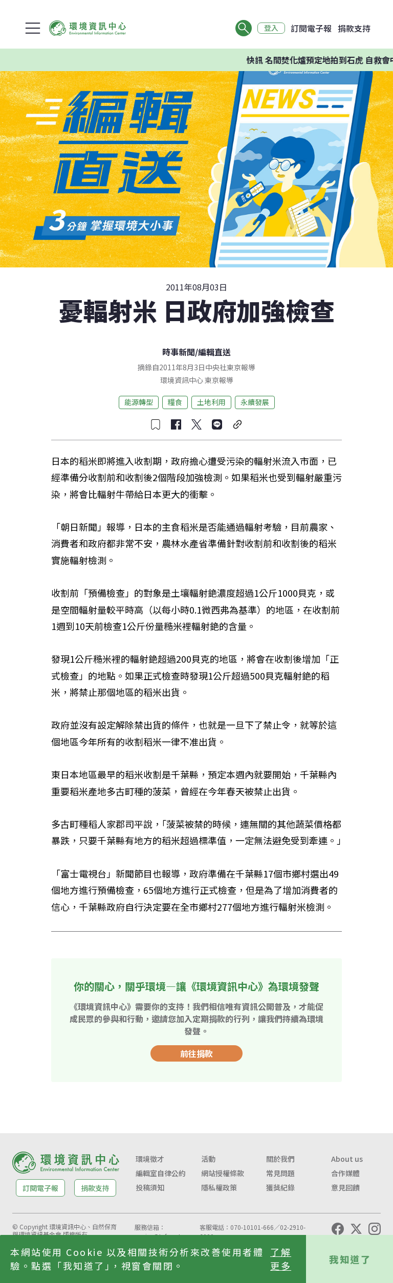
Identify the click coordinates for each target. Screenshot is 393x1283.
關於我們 (280, 1159)
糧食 (175, 402)
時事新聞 (178, 352)
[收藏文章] (155, 424)
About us (347, 1159)
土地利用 (211, 402)
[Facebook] (338, 1229)
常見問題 (280, 1173)
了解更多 (280, 1258)
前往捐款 (196, 1053)
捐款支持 (354, 28)
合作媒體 (345, 1173)
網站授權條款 (222, 1173)
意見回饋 (345, 1187)
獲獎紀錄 (280, 1187)
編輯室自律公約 (161, 1173)
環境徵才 (150, 1159)
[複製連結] (237, 424)
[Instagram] (374, 1229)
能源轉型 (138, 402)
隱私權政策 (219, 1187)
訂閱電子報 (311, 28)
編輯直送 (214, 352)
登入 (271, 28)
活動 (208, 1159)
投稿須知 (150, 1187)
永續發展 (255, 402)
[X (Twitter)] (356, 1229)
